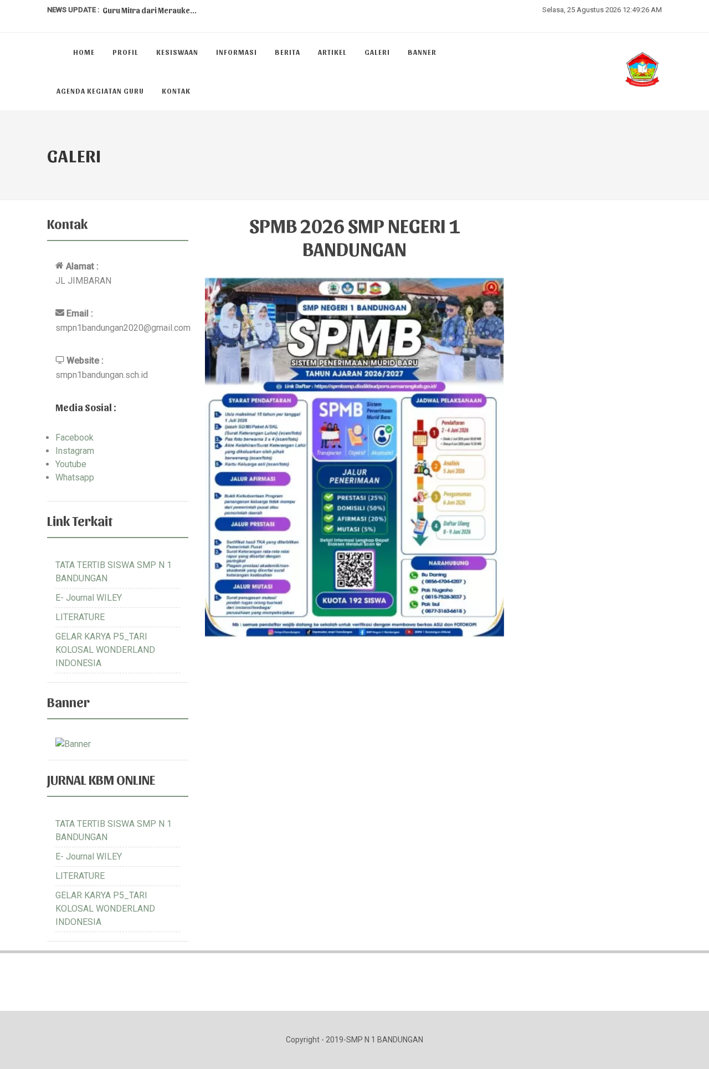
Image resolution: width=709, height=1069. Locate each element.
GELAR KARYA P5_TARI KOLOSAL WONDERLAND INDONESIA (105, 649)
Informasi (236, 52)
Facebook (74, 437)
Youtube (70, 464)
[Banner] (73, 743)
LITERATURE (80, 617)
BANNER (422, 52)
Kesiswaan (177, 52)
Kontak (176, 90)
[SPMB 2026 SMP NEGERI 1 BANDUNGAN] (354, 458)
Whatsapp (74, 477)
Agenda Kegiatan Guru (100, 90)
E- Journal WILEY (88, 597)
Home (84, 52)
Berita (287, 52)
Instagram (74, 451)
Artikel (332, 52)
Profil (125, 52)
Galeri (377, 52)
